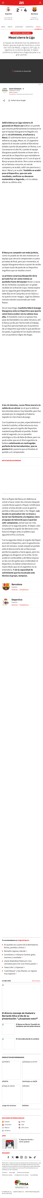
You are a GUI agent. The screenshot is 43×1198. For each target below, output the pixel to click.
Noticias (15, 590)
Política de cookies (7, 1175)
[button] (4, 100)
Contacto (4, 1172)
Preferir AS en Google (18, 100)
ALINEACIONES (19, 27)
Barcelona (17, 584)
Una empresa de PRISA (21, 1183)
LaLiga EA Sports (23, 940)
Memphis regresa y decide (15, 951)
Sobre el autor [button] (13, 92)
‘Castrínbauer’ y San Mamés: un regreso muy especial (20, 972)
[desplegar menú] (3, 2)
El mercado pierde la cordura (27, 1039)
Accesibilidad (34, 1175)
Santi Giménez (15, 89)
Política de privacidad (23, 1172)
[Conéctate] (40, 3)
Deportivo (17, 599)
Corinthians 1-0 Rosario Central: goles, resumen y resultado (20, 956)
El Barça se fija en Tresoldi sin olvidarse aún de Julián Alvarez (28, 1025)
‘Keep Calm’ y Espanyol (13, 967)
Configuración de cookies (21, 1175)
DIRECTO (10, 27)
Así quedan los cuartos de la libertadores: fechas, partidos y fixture (21, 946)
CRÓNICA (38, 27)
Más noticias (36, 981)
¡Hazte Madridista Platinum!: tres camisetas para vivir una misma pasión (20, 962)
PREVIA (3, 27)
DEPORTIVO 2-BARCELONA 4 (21, 33)
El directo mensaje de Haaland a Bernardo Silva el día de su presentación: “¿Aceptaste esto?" (20, 1016)
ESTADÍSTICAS (29, 27)
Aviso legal (12, 1172)
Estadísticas (24, 590)
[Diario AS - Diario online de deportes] (21, 2)
